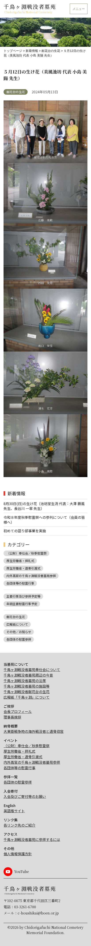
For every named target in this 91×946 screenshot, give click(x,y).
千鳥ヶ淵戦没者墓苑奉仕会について (32, 669)
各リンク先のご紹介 (19, 825)
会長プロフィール (18, 711)
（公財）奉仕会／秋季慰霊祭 (26, 553)
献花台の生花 (15, 92)
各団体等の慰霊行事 (20, 583)
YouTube (21, 871)
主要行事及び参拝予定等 (23, 596)
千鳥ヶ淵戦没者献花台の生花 (26, 691)
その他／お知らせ (18, 632)
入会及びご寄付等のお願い (25, 796)
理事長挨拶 (12, 717)
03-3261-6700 (25, 906)
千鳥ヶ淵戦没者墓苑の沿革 (25, 680)
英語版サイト (14, 810)
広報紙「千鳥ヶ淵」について (26, 697)
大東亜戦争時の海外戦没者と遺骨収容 (34, 731)
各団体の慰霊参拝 (18, 639)
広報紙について (17, 624)
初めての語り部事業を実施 (25, 530)
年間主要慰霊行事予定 (21, 604)
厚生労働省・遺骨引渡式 (23, 568)
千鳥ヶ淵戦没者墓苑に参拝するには (32, 839)
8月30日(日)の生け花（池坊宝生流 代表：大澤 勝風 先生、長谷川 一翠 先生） (44, 506)
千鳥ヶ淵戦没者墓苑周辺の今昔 (28, 675)
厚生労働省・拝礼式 (20, 561)
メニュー (78, 9)
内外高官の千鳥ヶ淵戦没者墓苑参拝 (31, 576)
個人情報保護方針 (18, 853)
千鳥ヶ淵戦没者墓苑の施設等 (26, 686)
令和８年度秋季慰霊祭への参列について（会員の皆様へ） (44, 520)
